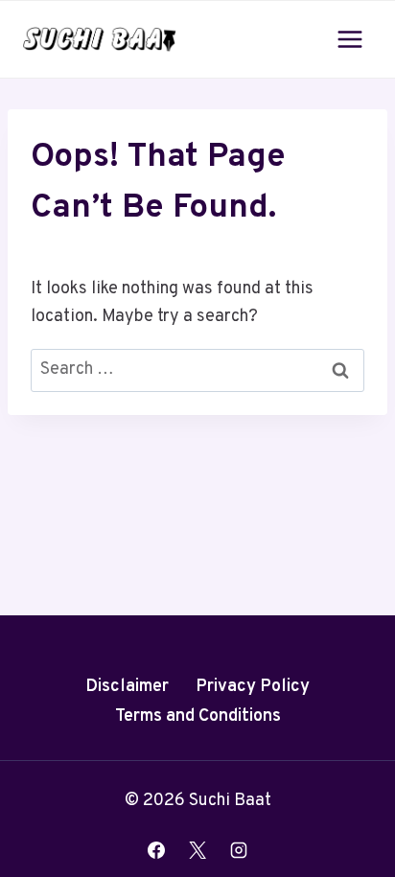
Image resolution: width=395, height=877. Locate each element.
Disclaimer (127, 687)
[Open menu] (349, 38)
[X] (197, 850)
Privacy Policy (253, 687)
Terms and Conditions (198, 716)
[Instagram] (238, 850)
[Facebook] (156, 850)
